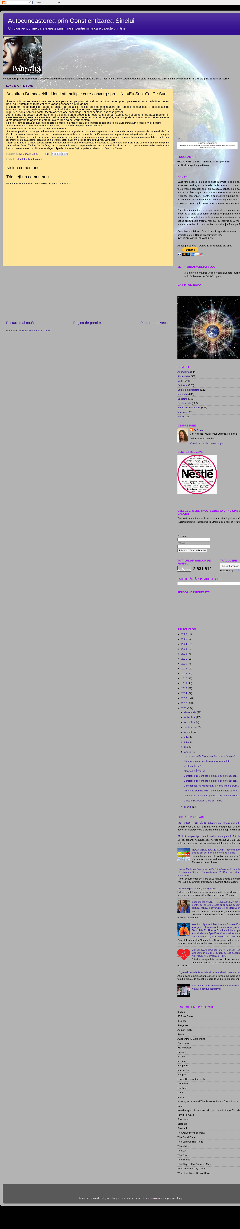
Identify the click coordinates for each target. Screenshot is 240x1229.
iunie (187, 741)
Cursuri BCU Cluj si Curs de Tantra (203, 800)
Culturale (182, 385)
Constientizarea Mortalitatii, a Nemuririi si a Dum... (211, 785)
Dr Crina (198, 430)
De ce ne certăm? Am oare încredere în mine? (209, 756)
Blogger (180, 1198)
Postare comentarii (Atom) (36, 330)
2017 (184, 678)
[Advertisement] (87, 293)
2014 (184, 693)
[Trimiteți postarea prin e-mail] (46, 153)
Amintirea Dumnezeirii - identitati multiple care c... (211, 790)
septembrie (190, 727)
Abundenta (183, 371)
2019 (184, 668)
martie (188, 806)
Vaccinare (182, 412)
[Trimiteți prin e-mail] (53, 154)
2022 (184, 653)
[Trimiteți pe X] (60, 154)
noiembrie (190, 717)
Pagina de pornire (87, 323)
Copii (180, 380)
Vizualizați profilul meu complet (207, 443)
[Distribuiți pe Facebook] (63, 154)
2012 (184, 703)
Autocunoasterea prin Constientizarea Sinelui (71, 20)
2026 (184, 634)
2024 (184, 644)
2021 (184, 658)
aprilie (188, 751)
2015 (184, 688)
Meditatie (22, 159)
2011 (184, 708)
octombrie (190, 722)
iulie (186, 737)
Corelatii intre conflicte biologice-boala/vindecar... (211, 775)
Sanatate (182, 398)
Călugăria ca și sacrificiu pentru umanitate (207, 761)
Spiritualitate (35, 159)
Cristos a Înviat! (192, 766)
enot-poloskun (154, 1198)
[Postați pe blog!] (56, 154)
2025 (184, 639)
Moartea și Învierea (194, 770)
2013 (184, 698)
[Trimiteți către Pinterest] (66, 154)
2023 (184, 648)
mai (186, 746)
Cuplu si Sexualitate (188, 389)
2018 (184, 673)
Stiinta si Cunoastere (188, 407)
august (188, 732)
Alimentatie (183, 376)
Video (180, 416)
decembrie (190, 712)
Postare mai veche (155, 323)
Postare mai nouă (20, 323)
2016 (184, 683)
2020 (184, 663)
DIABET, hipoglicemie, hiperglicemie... (198, 888)
